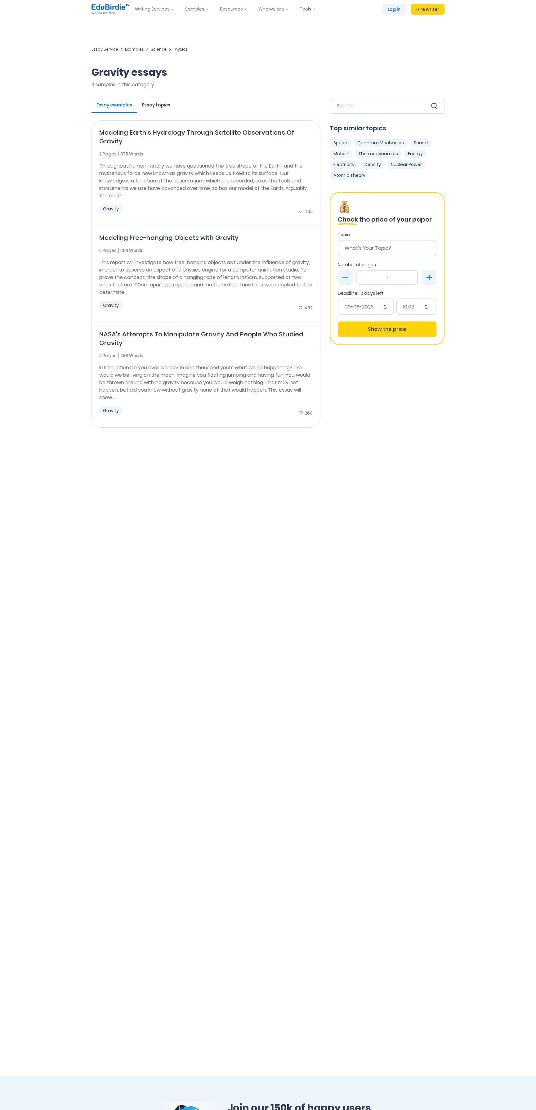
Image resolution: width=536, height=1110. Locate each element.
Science (159, 49)
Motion (340, 154)
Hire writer (427, 9)
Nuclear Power (406, 164)
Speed (340, 143)
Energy (415, 154)
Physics (180, 49)
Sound (421, 143)
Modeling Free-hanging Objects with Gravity (169, 237)
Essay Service (105, 49)
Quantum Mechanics (380, 143)
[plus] (429, 277)
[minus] (345, 277)
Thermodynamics (378, 154)
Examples (134, 49)
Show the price (387, 329)
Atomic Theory (349, 175)
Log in (394, 9)
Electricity (344, 164)
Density (372, 164)
